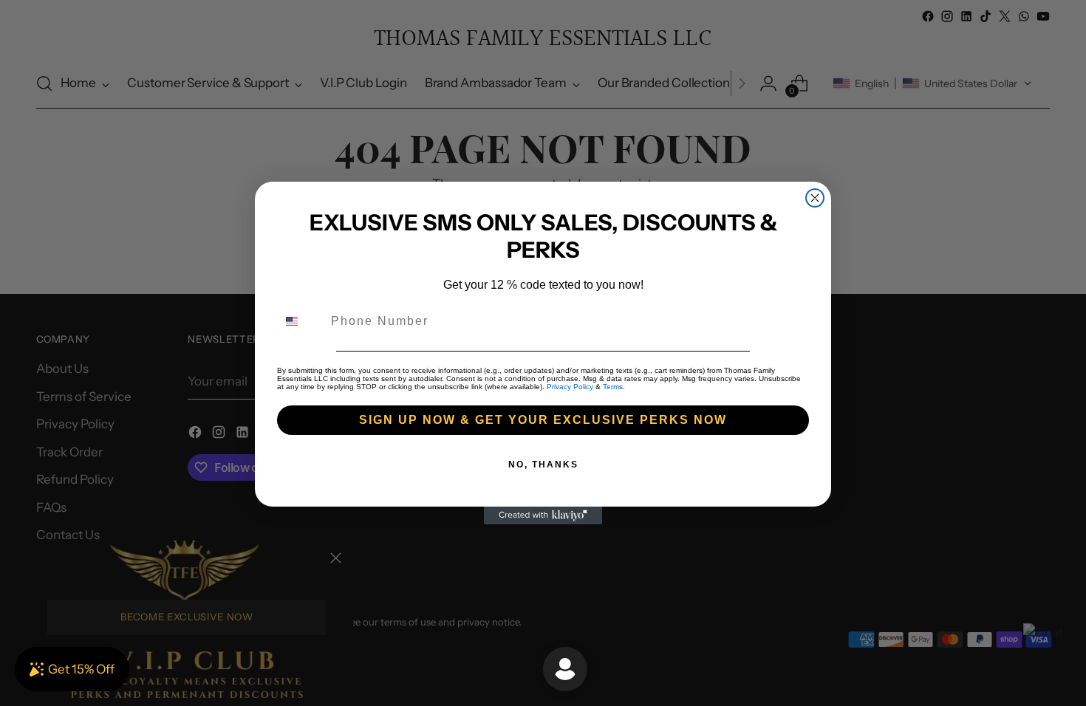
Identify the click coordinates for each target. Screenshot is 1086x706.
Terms (613, 387)
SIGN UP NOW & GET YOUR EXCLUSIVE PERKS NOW (543, 420)
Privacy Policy (570, 387)
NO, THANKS (543, 464)
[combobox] (301, 321)
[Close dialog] (815, 198)
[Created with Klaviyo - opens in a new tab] (543, 515)
